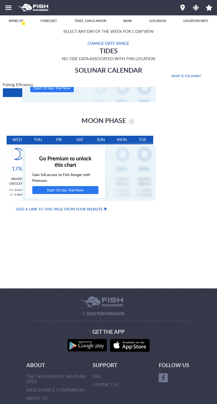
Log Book (157, 21)
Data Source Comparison (55, 390)
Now (127, 21)
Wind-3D (16, 21)
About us (37, 398)
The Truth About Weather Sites (56, 379)
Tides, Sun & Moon (90, 21)
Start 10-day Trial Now (52, 87)
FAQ (97, 376)
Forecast (48, 21)
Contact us (106, 385)
